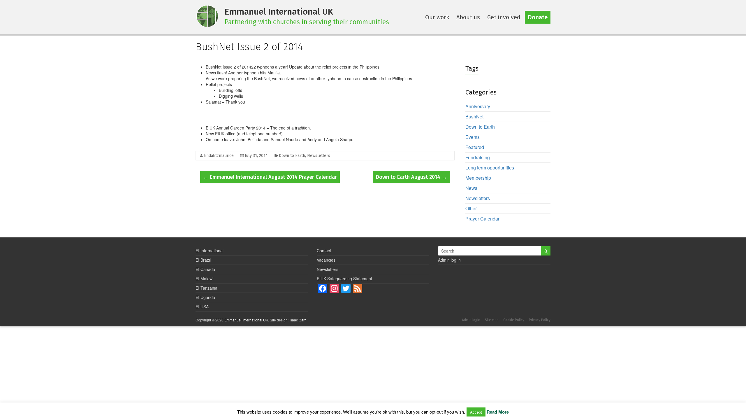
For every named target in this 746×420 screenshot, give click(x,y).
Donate (538, 17)
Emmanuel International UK (279, 11)
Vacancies (326, 260)
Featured (474, 147)
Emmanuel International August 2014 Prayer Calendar (270, 177)
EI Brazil (203, 260)
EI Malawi (204, 278)
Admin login (471, 320)
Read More (498, 412)
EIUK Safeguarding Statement (344, 278)
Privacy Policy (539, 320)
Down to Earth (292, 155)
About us (468, 17)
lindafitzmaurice (219, 155)
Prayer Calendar (482, 218)
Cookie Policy (513, 320)
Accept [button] (476, 412)
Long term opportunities (489, 167)
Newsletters (318, 155)
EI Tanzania (206, 288)
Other (471, 208)
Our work (437, 17)
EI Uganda (205, 297)
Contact (324, 250)
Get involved (503, 17)
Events (472, 137)
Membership (478, 177)
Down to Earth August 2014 (411, 177)
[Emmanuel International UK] (207, 15)
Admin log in (449, 260)
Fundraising (477, 157)
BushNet (474, 116)
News (471, 188)
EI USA (202, 306)
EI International (210, 250)
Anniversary (477, 106)
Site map (492, 320)
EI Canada (205, 269)
